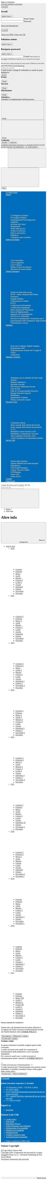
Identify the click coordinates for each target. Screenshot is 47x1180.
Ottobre (18, 589)
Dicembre (19, 593)
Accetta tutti (9, 1039)
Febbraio (18, 572)
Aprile (17, 576)
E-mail (26, 56)
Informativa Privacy (13, 1124)
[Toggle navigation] (20, 177)
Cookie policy (11, 1119)
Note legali (10, 1122)
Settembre (19, 587)
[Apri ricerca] (27, 158)
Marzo (17, 574)
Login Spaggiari (19, 65)
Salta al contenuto (7, 2)
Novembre (19, 591)
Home (8, 509)
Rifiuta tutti (20, 1036)
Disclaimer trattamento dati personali (15, 1159)
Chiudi (4, 81)
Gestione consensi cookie (15, 1135)
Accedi (4, 7)
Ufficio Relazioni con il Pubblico (18, 1126)
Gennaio (18, 569)
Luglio (18, 582)
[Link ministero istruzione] (11, 4)
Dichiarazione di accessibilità (17, 1128)
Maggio (18, 578)
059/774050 (13, 1090)
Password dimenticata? (9, 26)
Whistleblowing (12, 1133)
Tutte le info (10, 546)
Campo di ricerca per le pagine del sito (15, 485)
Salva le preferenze (19, 1074)
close (4, 188)
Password (27, 21)
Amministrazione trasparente (16, 1137)
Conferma (13, 143)
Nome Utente (29, 19)
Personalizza (6, 1036)
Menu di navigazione (32, 541)
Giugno (19, 580)
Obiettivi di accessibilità (15, 1130)
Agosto (18, 585)
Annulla (4, 143)
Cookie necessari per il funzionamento (15, 1065)
